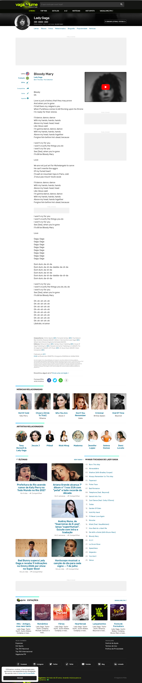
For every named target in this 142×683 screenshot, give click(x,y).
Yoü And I (92, 556)
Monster (92, 520)
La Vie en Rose (94, 544)
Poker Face (93, 484)
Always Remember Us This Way (101, 476)
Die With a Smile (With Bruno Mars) (102, 532)
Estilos (55, 11)
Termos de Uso (111, 646)
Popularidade (82, 29)
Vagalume (27, 4)
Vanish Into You (95, 496)
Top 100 (43, 11)
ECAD (35, 356)
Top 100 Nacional (22, 649)
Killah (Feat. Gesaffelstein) (99, 524)
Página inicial (38, 24)
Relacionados (60, 29)
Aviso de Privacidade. (26, 673)
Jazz (46, 22)
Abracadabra (94, 469)
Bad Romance (94, 488)
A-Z (65, 11)
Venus (91, 560)
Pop (35, 22)
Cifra (23, 82)
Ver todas (78, 459)
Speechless (93, 548)
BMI (55, 338)
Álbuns (43, 29)
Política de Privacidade (114, 649)
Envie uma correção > (60, 373)
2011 (44, 354)
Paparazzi (93, 480)
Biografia (71, 29)
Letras (36, 29)
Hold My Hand (94, 512)
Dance (40, 22)
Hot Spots (90, 11)
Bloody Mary (94, 536)
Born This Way (94, 465)
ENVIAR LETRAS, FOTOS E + (116, 21)
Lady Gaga (41, 18)
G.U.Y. (91, 540)
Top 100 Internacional (24, 652)
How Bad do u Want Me (98, 528)
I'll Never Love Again (97, 516)
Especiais (19, 643)
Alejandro (92, 552)
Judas (91, 504)
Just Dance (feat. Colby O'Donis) (101, 500)
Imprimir (23, 98)
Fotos (50, 29)
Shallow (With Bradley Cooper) (100, 472)
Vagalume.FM (106, 11)
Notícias (76, 11)
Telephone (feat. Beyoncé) (99, 492)
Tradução (21, 78)
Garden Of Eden (95, 508)
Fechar (20, 678)
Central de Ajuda (111, 643)
